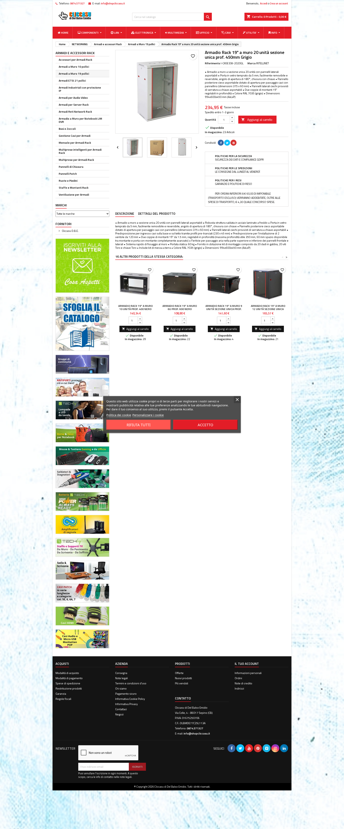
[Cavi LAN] (82, 593)
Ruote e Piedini (68, 180)
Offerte (179, 673)
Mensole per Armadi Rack (75, 142)
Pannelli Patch (68, 174)
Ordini (238, 678)
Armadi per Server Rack (74, 104)
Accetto (205, 424)
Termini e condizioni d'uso (130, 683)
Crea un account (279, 3)
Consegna (121, 673)
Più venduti (181, 683)
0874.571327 (77, 3)
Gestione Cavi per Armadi (74, 136)
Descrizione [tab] (124, 213)
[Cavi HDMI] (82, 615)
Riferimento (212, 63)
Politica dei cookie (118, 415)
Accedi (263, 3)
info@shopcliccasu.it (113, 3)
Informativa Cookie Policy (130, 699)
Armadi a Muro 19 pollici (74, 73)
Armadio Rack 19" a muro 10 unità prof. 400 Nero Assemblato (135, 309)
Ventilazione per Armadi (74, 194)
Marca (251, 63)
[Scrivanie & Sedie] (82, 570)
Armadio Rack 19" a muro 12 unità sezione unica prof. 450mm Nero (268, 309)
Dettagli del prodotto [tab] (156, 213)
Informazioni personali (248, 673)
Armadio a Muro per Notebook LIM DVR (80, 120)
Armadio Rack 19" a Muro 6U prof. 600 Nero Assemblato (179, 309)
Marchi (61, 205)
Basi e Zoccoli (67, 129)
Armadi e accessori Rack (75, 53)
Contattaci (121, 709)
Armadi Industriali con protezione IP (80, 89)
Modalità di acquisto (67, 673)
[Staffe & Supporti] (82, 547)
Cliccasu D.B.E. (69, 231)
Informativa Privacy (126, 704)
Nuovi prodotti (183, 678)
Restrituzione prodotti (69, 688)
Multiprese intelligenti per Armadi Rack (80, 151)
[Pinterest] (233, 143)
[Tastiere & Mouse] (82, 455)
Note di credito (243, 683)
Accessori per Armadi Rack (75, 60)
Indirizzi (239, 688)
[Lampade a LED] (82, 410)
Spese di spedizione (68, 683)
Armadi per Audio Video (73, 98)
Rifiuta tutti (138, 424)
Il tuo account (247, 663)
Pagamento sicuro (126, 693)
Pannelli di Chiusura (71, 167)
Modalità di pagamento (69, 678)
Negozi (119, 714)
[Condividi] (221, 143)
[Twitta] (227, 143)
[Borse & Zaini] (82, 432)
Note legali (121, 678)
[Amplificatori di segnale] (82, 524)
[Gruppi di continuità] (82, 364)
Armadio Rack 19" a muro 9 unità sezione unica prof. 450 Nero (223, 309)
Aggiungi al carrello (256, 119)
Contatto (183, 698)
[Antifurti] (82, 387)
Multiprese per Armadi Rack (76, 160)
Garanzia (61, 693)
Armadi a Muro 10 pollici (74, 66)
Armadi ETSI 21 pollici (72, 80)
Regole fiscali (63, 699)
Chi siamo (121, 688)
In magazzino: (213, 132)
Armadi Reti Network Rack (75, 111)
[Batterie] (82, 501)
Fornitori (63, 223)
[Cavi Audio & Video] (82, 638)
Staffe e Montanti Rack (73, 187)
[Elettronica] (82, 478)
